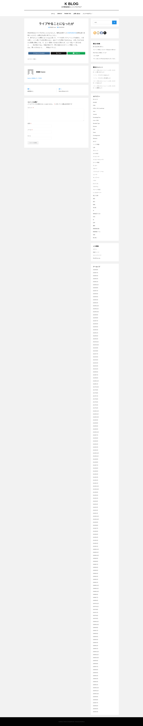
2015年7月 (95, 435)
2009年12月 (96, 549)
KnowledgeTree (96, 117)
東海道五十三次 (96, 213)
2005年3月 (95, 678)
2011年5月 (95, 501)
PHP (94, 129)
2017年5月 (95, 402)
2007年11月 (96, 606)
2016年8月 (95, 423)
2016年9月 (95, 420)
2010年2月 (95, 543)
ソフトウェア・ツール (98, 171)
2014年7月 (95, 465)
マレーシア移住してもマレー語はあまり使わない (104, 49)
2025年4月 (95, 299)
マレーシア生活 (96, 189)
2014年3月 (95, 477)
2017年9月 (95, 390)
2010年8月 (95, 525)
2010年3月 (95, 540)
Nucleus (95, 126)
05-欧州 (95, 102)
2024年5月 (95, 326)
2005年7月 (95, 666)
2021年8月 (95, 350)
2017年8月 (95, 393)
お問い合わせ (77, 13)
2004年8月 (95, 699)
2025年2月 (95, 302)
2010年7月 (95, 528)
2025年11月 (96, 284)
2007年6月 (95, 615)
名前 (29, 123)
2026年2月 (95, 278)
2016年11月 (96, 414)
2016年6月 (95, 426)
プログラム (95, 186)
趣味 (94, 225)
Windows (95, 138)
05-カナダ (95, 99)
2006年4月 (95, 639)
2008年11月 (96, 588)
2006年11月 (96, 621)
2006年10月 (96, 624)
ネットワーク (96, 177)
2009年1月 (95, 582)
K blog (71, 4)
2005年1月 (95, 684)
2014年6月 (95, 468)
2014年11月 (96, 456)
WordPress (82, 721)
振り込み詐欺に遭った (98, 46)
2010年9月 (95, 522)
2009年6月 (95, 567)
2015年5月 (95, 441)
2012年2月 (95, 495)
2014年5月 (95, 471)
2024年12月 (96, 305)
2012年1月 (95, 498)
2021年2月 (95, 369)
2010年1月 (95, 546)
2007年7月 (95, 612)
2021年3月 (95, 366)
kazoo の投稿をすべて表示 (35, 78)
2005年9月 (95, 660)
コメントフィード (97, 255)
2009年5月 (95, 570)
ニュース (95, 174)
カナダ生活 (95, 153)
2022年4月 (95, 338)
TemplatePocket (71, 721)
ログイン (95, 249)
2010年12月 (96, 516)
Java (94, 111)
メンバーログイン (87, 13)
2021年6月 (95, 356)
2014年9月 (95, 459)
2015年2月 (95, 450)
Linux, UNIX (96, 120)
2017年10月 (96, 387)
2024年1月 (95, 332)
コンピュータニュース (98, 159)
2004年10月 (96, 693)
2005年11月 (96, 654)
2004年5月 (95, 708)
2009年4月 (95, 573)
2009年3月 (95, 576)
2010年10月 (96, 519)
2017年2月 (95, 408)
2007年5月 (95, 618)
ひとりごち (95, 183)
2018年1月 (95, 384)
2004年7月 (95, 702)
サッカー (95, 165)
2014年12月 (96, 453)
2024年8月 (95, 317)
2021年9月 (95, 347)
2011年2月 (95, 510)
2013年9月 (95, 492)
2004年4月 (95, 711)
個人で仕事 (95, 195)
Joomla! (95, 114)
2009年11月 (96, 552)
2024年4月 (95, 329)
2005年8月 (95, 663)
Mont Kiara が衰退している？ (100, 52)
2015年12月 (96, 432)
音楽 (34, 59)
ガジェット (95, 150)
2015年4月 (95, 444)
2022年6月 (95, 335)
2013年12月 (96, 486)
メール (30, 129)
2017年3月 (95, 405)
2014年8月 (95, 462)
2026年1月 (95, 281)
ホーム (53, 13)
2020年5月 (95, 372)
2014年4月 (95, 474)
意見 (94, 198)
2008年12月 (96, 585)
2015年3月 (95, 447)
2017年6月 (95, 399)
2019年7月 (95, 374)
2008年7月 (95, 597)
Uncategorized (96, 135)
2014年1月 (95, 483)
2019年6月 (95, 377)
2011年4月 (95, 504)
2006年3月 (95, 642)
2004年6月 (95, 705)
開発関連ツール (96, 231)
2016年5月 (95, 429)
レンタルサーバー (97, 192)
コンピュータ (96, 156)
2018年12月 (96, 381)
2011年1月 (95, 513)
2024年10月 (96, 311)
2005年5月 (95, 672)
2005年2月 (95, 681)
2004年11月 (96, 690)
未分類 (94, 207)
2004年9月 (95, 696)
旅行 (94, 201)
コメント (31, 107)
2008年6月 (95, 600)
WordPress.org (96, 258)
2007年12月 (96, 603)
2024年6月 (95, 323)
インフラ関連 (96, 144)
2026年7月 (95, 272)
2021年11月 (96, 341)
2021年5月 (95, 359)
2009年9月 (95, 558)
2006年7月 (95, 630)
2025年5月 (95, 296)
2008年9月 (95, 594)
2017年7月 (95, 396)
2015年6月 (95, 438)
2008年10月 (96, 591)
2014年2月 (95, 480)
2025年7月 (95, 290)
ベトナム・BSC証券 (97, 75)
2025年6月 (95, 293)
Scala (94, 132)
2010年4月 (95, 537)
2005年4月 (95, 675)
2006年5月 (95, 636)
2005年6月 (95, 669)
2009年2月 (95, 579)
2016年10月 (96, 417)
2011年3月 (95, 507)
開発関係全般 (96, 228)
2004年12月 (96, 687)
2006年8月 (95, 627)
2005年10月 (96, 657)
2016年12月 (96, 411)
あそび (94, 141)
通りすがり (99, 72)
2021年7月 (95, 353)
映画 (94, 204)
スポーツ (95, 168)
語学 (94, 222)
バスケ (94, 180)
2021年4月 (95, 363)
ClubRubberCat (71, 33)
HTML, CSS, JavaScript (98, 108)
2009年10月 (96, 555)
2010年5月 (95, 534)
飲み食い (95, 237)
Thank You (67, 13)
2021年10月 (96, 344)
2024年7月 (95, 320)
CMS (94, 105)
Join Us (59, 13)
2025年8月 (95, 287)
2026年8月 (95, 269)
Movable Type (96, 123)
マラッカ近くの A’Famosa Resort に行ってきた (104, 58)
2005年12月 (96, 651)
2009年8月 (95, 561)
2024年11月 (96, 308)
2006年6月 (95, 633)
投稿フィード (96, 252)
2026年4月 (95, 275)
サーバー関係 (96, 162)
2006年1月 (95, 648)
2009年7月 (95, 564)
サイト (29, 136)
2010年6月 (95, 531)
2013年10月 (96, 489)
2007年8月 (95, 609)
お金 (94, 147)
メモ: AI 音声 (96, 55)
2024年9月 (95, 314)
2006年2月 (95, 645)
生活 (94, 216)
